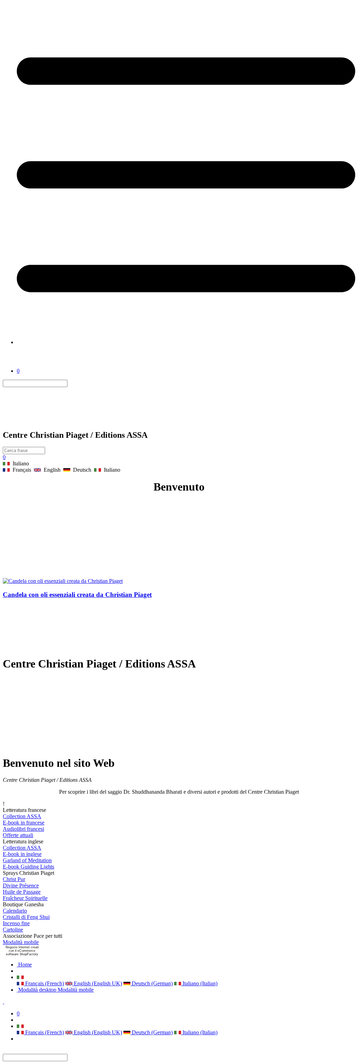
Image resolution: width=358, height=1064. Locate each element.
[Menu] (186, 342)
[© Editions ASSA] (27, 364)
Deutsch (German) (151, 983)
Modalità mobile (21, 942)
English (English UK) (97, 983)
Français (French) (44, 983)
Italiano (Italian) (199, 983)
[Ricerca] (71, 383)
